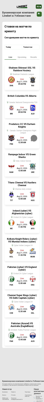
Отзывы (13, 395)
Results (33, 57)
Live (10, 57)
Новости (13, 392)
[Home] (22, 7)
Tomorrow (27, 47)
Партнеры (27, 392)
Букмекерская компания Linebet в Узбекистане (18, 14)
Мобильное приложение (5, 398)
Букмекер (5, 392)
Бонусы (4, 395)
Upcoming (22, 57)
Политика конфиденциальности (17, 398)
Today (8, 47)
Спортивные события (28, 395)
